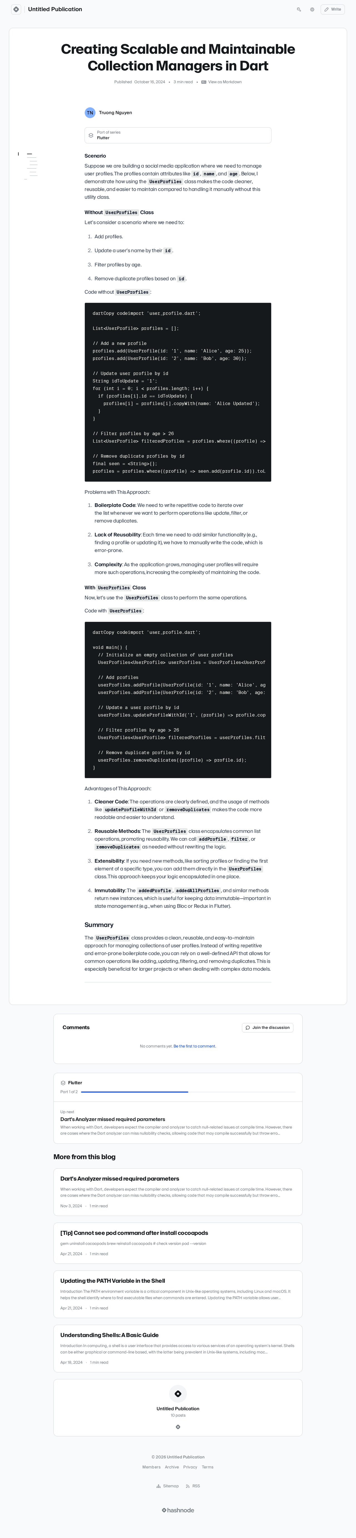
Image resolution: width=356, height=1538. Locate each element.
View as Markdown (225, 82)
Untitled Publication (55, 9)
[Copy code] (264, 309)
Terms (208, 1467)
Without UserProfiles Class (43, 176)
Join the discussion (271, 1027)
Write (336, 9)
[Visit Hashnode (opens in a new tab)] (178, 1510)
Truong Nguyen (115, 112)
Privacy (190, 1467)
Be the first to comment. (195, 1046)
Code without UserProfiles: (40, 189)
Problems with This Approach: (44, 202)
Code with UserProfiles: (39, 223)
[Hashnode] (178, 1427)
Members (151, 1467)
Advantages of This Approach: (45, 237)
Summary (30, 247)
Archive (172, 1467)
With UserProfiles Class (45, 213)
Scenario (33, 165)
